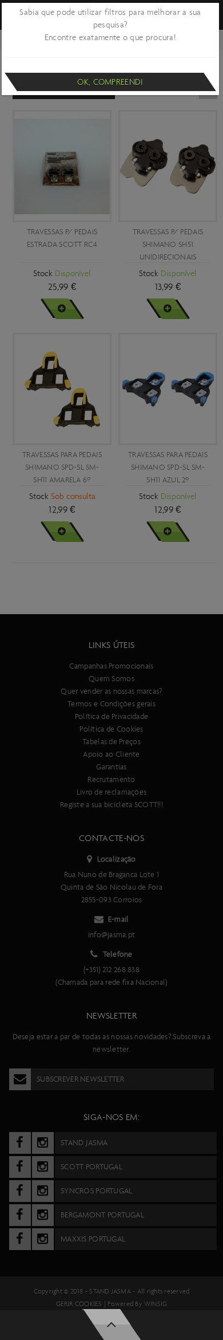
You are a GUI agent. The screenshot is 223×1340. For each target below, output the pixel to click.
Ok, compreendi (110, 82)
